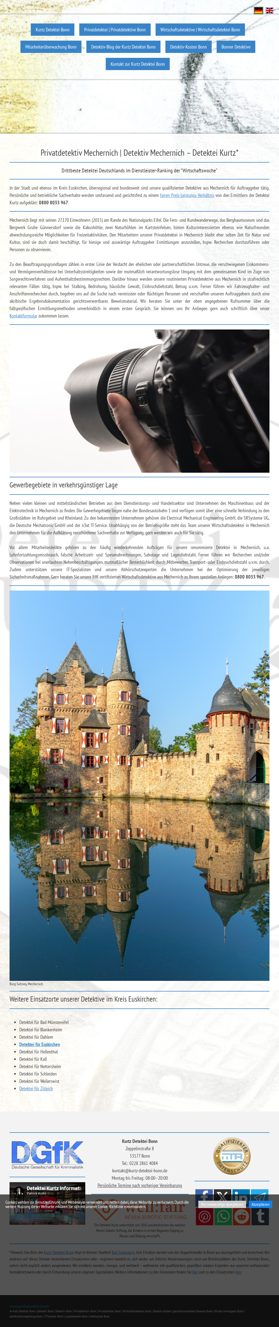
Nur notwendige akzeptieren (222, 1204)
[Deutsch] (258, 9)
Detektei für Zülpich (36, 1088)
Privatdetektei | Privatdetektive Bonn (115, 29)
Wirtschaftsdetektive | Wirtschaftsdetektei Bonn (200, 29)
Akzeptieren (260, 1204)
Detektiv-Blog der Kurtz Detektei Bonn (123, 47)
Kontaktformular (23, 316)
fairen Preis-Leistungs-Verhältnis (187, 195)
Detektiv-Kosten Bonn (188, 47)
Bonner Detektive (236, 47)
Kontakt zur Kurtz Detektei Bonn (138, 64)
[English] (269, 9)
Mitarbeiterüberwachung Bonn (51, 47)
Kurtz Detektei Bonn (52, 29)
